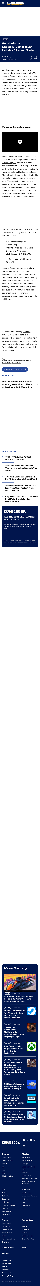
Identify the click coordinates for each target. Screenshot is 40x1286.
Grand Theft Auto (28, 1239)
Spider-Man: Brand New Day (28, 1168)
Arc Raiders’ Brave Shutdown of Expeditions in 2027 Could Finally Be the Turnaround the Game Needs (14, 1069)
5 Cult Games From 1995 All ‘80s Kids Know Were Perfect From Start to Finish (20, 487)
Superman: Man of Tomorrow (28, 1182)
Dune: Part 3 (26, 1175)
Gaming (5, 39)
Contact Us (6, 1260)
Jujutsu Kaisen (7, 1233)
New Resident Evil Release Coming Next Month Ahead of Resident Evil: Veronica (17, 384)
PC (16, 274)
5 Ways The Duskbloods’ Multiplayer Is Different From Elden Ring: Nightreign (14, 1032)
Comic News (6, 1158)
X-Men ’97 (5, 1202)
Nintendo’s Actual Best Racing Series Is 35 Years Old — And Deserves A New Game (18, 998)
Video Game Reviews (29, 1196)
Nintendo (25, 1199)
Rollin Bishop (7, 57)
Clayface (25, 1172)
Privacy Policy (31, 542)
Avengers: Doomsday (29, 1178)
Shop (24, 1247)
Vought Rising (6, 1211)
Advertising (6, 1263)
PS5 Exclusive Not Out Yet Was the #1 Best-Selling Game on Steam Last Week (14, 1014)
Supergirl (25, 1164)
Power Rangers (27, 1236)
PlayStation (26, 1205)
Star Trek (25, 1233)
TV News (5, 1193)
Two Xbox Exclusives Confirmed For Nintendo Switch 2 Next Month (21, 478)
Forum (5, 1253)
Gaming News (27, 1193)
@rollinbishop (16, 347)
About (4, 1267)
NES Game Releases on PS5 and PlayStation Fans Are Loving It (14, 1086)
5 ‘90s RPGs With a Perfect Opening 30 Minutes (18, 458)
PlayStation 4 (8, 274)
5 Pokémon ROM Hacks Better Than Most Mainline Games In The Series (21, 468)
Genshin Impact (9, 162)
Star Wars (25, 1230)
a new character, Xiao (20, 289)
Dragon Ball (6, 1227)
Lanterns (5, 1208)
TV (3, 1189)
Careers (5, 1270)
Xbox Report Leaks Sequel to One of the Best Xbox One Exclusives (13, 1049)
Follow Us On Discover (14, 369)
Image (4, 1170)
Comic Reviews (7, 1161)
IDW (3, 1173)
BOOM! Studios (7, 1176)
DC (3, 1167)
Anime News (6, 1223)
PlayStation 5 (24, 271)
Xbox (24, 1202)
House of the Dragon (9, 1205)
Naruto (4, 1236)
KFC (12, 337)
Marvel (4, 1164)
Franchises (27, 1220)
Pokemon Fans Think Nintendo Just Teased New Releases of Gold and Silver (14, 1118)
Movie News (26, 1158)
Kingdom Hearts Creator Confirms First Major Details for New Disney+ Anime (21, 499)
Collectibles (8, 1247)
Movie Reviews (27, 1161)
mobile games (24, 361)
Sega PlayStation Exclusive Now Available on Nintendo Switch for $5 (14, 1101)
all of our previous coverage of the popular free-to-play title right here (19, 295)
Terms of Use (11, 542)
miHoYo (32, 73)
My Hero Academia (8, 1239)
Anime (5, 1220)
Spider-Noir (6, 1199)
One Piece (5, 1242)
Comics (5, 1154)
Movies (25, 1154)
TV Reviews (6, 1196)
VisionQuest (6, 1214)
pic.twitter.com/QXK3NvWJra (18, 253)
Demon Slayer (7, 1230)
